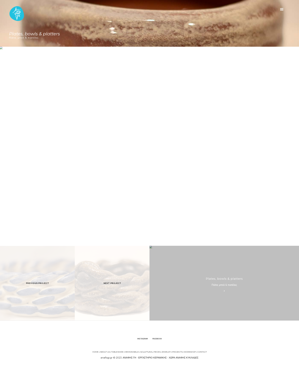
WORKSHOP (190, 352)
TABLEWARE (117, 352)
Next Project (112, 283)
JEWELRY (166, 352)
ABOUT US (105, 352)
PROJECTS (177, 352)
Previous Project (37, 283)
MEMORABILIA (132, 352)
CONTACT (202, 352)
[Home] (17, 13)
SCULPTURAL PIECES (150, 352)
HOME (95, 352)
